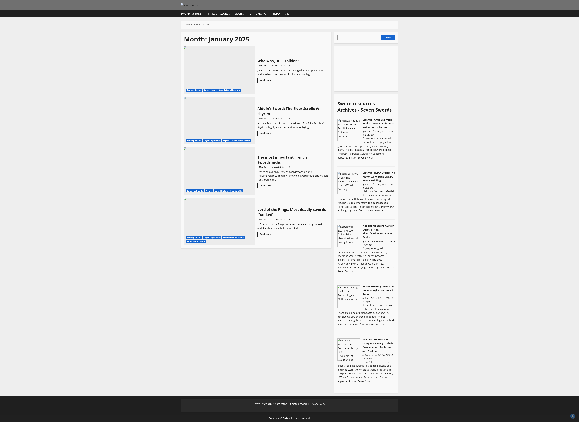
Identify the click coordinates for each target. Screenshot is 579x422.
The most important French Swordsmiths (219, 171)
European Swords (195, 191)
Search (388, 37)
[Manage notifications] (572, 416)
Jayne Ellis (370, 131)
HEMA (276, 13)
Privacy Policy (317, 404)
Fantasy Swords (194, 90)
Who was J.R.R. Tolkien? (219, 70)
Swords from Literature (229, 90)
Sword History (191, 13)
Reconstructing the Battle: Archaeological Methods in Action (378, 290)
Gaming (261, 13)
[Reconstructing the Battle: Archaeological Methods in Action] (348, 296)
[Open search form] (397, 14)
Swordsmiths (236, 191)
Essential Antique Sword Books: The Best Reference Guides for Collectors (378, 123)
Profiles (209, 191)
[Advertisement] (360, 68)
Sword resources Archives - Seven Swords (364, 106)
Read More (266, 81)
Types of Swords (219, 13)
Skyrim (226, 140)
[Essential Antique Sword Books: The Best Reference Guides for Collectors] (348, 129)
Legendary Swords (212, 140)
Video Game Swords (241, 140)
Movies (239, 13)
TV (249, 13)
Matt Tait (263, 65)
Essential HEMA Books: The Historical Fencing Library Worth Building (378, 176)
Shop (288, 13)
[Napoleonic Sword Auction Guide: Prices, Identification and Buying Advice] (348, 235)
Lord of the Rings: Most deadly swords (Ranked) (219, 221)
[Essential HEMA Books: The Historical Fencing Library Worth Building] (348, 182)
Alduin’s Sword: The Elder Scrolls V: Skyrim (219, 120)
